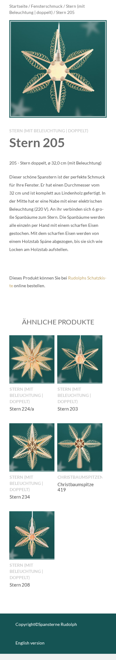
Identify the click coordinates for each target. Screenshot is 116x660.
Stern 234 (20, 496)
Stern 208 (20, 584)
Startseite (18, 6)
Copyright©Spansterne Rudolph (46, 624)
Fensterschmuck (46, 6)
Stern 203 (68, 408)
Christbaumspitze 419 (76, 487)
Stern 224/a (22, 408)
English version (30, 642)
